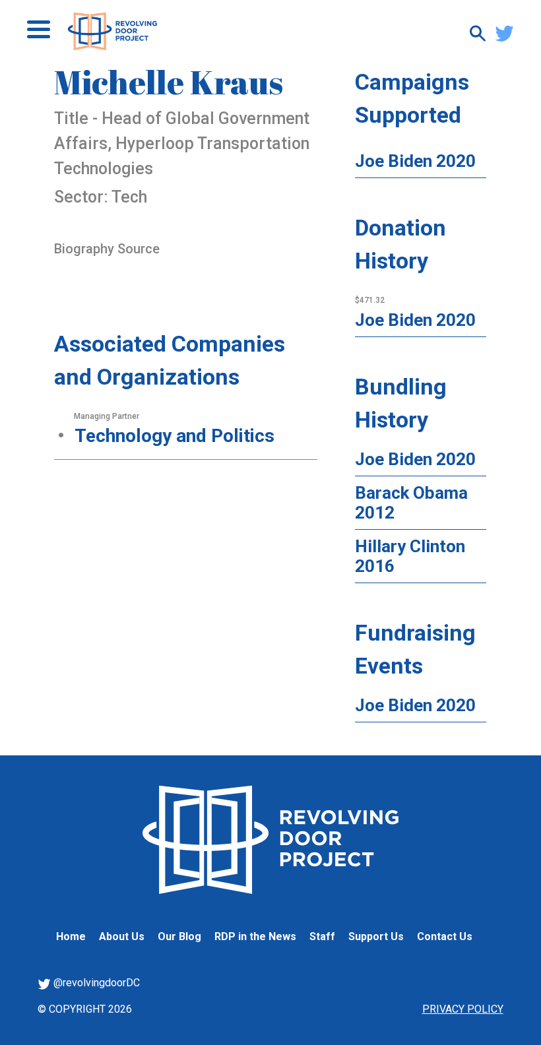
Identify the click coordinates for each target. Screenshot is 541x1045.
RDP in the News (255, 936)
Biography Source (107, 249)
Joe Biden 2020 (415, 161)
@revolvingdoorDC (95, 982)
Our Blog (179, 936)
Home (71, 936)
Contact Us (444, 936)
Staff (322, 936)
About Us (121, 936)
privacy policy (462, 1009)
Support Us (376, 936)
